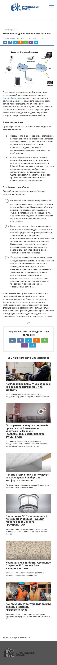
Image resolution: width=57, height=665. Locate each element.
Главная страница (10, 30)
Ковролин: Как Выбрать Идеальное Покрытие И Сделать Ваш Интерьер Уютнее (28, 565)
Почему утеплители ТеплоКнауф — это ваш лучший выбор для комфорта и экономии (28, 477)
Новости (32, 38)
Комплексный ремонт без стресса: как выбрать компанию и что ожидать (28, 386)
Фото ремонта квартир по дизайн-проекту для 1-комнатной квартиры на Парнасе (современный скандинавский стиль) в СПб (27, 431)
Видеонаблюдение (12, 98)
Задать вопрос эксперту (16, 637)
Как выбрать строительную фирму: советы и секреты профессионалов (28, 606)
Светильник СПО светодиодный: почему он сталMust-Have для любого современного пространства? (27, 520)
